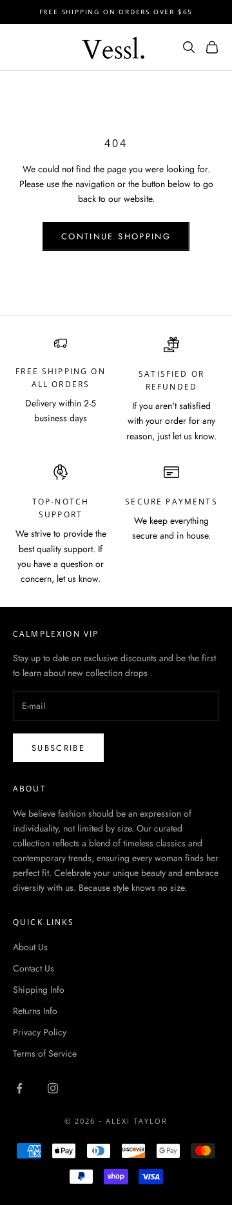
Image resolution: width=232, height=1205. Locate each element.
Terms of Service (45, 1053)
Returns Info (35, 1010)
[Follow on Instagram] (52, 1088)
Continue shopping (116, 236)
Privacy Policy (39, 1032)
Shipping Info (38, 989)
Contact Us (33, 968)
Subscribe (58, 748)
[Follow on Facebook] (19, 1088)
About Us (30, 947)
